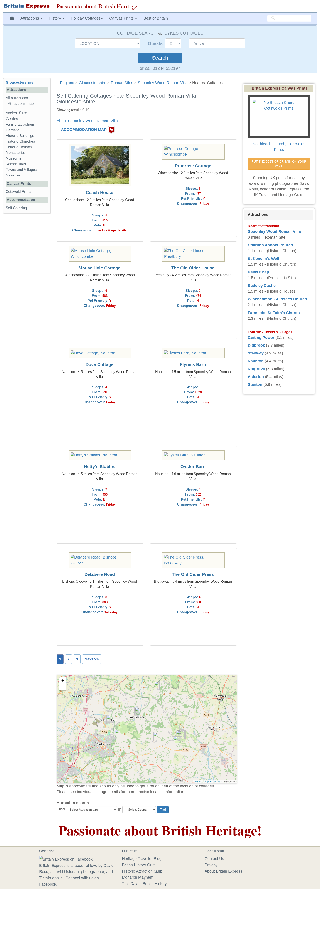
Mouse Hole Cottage (99, 268)
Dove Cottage (99, 364)
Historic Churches (20, 141)
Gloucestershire (92, 83)
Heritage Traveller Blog (142, 858)
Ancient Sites (16, 113)
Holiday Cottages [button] (86, 18)
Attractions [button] (30, 18)
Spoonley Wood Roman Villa (163, 83)
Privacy (211, 864)
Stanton (255, 384)
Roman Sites (122, 83)
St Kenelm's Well (263, 258)
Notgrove (256, 369)
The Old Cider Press (193, 574)
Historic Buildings (20, 136)
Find (61, 809)
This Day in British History (144, 883)
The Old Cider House (192, 268)
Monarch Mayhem (137, 877)
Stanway (256, 353)
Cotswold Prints (18, 192)
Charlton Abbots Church (270, 245)
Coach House (99, 192)
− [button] (62, 687)
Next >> (91, 659)
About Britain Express (223, 871)
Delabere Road (99, 574)
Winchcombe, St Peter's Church (277, 299)
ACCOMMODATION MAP (84, 130)
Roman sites (16, 164)
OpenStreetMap (213, 781)
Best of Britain (155, 18)
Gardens (13, 130)
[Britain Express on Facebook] (66, 858)
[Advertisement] (26, 283)
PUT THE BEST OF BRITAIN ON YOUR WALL (279, 164)
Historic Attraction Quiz (142, 871)
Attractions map (21, 103)
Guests (156, 43)
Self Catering (16, 208)
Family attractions (20, 124)
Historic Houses (19, 147)
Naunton (256, 361)
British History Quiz (138, 864)
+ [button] (62, 680)
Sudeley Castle (262, 285)
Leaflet (197, 781)
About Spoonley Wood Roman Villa (87, 121)
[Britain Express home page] (26, 6)
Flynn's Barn (193, 364)
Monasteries (16, 153)
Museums (14, 158)
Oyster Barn (192, 466)
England (67, 83)
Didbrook (256, 345)
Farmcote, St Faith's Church (274, 313)
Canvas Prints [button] (122, 18)
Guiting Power (261, 337)
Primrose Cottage (193, 165)
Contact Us (214, 858)
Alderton (256, 376)
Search (160, 58)
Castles (12, 119)
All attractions (17, 98)
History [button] (55, 18)
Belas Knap (258, 272)
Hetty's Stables (99, 466)
